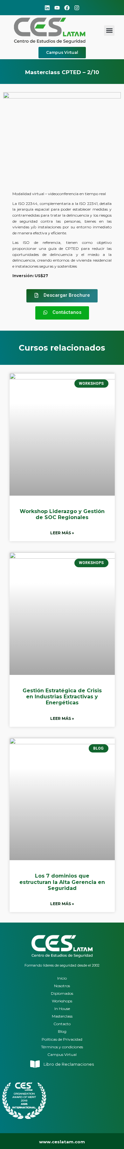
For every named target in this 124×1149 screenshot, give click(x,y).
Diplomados (62, 993)
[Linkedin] (47, 7)
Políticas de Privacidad (62, 1039)
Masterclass (62, 1016)
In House (62, 1008)
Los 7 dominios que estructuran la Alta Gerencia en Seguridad (62, 882)
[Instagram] (76, 7)
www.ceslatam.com (62, 1141)
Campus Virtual (62, 1054)
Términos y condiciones (62, 1046)
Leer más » (62, 533)
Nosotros (62, 985)
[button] (109, 30)
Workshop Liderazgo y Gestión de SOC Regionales (62, 514)
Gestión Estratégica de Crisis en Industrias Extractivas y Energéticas (62, 697)
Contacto (62, 1023)
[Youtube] (57, 7)
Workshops (62, 1001)
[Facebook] (67, 7)
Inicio (62, 978)
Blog (62, 1031)
